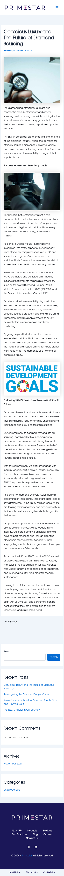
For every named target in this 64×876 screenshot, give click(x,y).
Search (7, 651)
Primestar (27, 855)
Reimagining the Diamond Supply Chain (26, 694)
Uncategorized (12, 789)
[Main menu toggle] (57, 7)
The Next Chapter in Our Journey (22, 709)
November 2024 (13, 763)
